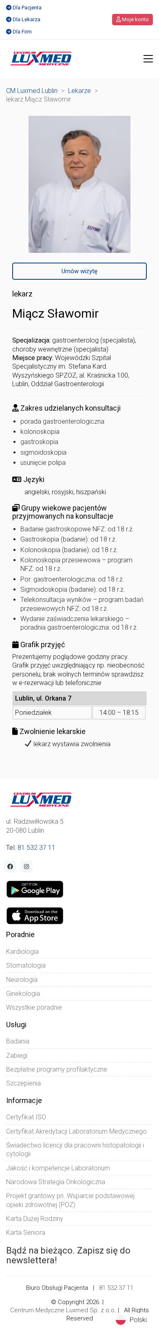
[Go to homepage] (41, 59)
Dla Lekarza (26, 19)
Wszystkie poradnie (34, 1007)
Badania (17, 1041)
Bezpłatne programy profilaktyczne (56, 1069)
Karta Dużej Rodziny (34, 1219)
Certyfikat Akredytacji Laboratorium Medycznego (76, 1131)
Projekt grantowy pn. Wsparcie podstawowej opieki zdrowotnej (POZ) (70, 1200)
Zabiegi (16, 1055)
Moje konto (135, 19)
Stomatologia (26, 965)
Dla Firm (22, 32)
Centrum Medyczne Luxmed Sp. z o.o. (63, 1310)
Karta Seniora (25, 1232)
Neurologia (22, 980)
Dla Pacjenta (27, 7)
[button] (148, 58)
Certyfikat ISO (26, 1117)
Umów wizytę (79, 271)
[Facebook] (10, 866)
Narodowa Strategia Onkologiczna (55, 1182)
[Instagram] (26, 866)
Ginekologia (23, 993)
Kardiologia (22, 951)
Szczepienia (23, 1083)
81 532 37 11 (36, 847)
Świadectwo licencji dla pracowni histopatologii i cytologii (75, 1149)
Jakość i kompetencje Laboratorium (58, 1168)
